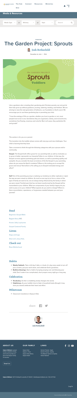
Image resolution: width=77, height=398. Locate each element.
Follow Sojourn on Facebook (65, 346)
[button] (28, 4)
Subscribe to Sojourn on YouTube (72, 346)
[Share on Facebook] (40, 306)
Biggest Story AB (15, 218)
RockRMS (65, 395)
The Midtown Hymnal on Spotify (49, 354)
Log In (68, 6)
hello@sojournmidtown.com (40, 377)
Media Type (8, 22)
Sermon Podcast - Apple (47, 350)
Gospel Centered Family (17, 226)
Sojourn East (26, 350)
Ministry (25, 22)
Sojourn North (26, 355)
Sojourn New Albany (28, 354)
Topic (43, 22)
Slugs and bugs (14, 235)
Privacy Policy (69, 395)
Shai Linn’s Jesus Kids (16, 239)
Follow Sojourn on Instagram (69, 346)
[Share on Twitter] (46, 306)
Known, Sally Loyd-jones (17, 222)
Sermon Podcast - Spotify (47, 352)
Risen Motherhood (15, 247)
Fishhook (60, 395)
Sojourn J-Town (27, 352)
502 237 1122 (51, 377)
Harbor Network (45, 355)
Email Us (7, 363)
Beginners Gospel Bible (17, 215)
